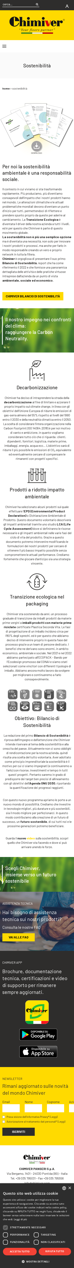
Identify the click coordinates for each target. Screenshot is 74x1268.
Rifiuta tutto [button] (54, 1251)
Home (6, 88)
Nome (29, 1102)
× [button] (69, 1188)
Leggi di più (20, 1219)
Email (6, 1102)
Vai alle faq (18, 937)
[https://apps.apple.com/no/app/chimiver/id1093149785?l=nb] (38, 1052)
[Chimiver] (37, 25)
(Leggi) (54, 1116)
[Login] (67, 6)
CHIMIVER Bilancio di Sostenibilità (33, 296)
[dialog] (37, 1225)
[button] (37, 1261)
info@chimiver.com (37, 1183)
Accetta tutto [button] (20, 1251)
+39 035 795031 (26, 1178)
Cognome (53, 1102)
